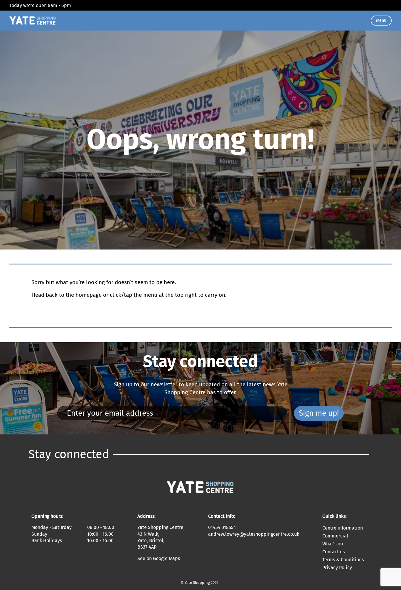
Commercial (335, 536)
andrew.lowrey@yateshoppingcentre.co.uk (253, 534)
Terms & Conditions (343, 559)
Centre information (342, 528)
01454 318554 (222, 527)
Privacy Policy (337, 567)
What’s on (332, 544)
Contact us (333, 551)
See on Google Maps (158, 558)
